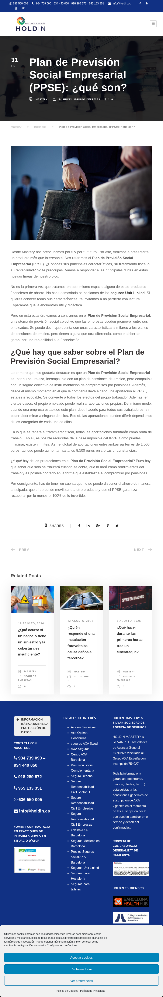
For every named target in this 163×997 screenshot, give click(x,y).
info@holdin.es (122, 3)
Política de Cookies (67, 990)
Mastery (41, 99)
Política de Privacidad (92, 990)
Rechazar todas (81, 969)
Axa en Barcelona (83, 727)
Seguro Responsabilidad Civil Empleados (82, 803)
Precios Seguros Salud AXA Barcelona (82, 857)
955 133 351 (97, 3)
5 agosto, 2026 (129, 621)
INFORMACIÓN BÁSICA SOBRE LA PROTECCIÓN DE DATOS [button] (34, 726)
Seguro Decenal (82, 776)
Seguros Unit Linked (85, 867)
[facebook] (140, 3)
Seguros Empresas (86, 99)
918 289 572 (79, 3)
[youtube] (16, 8)
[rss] (147, 3)
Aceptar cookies (81, 957)
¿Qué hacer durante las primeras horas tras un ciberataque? (129, 639)
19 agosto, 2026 (31, 623)
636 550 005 (20, 3)
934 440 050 (62, 3)
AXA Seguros (80, 749)
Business (65, 99)
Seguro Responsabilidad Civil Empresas (82, 819)
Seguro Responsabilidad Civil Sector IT (82, 786)
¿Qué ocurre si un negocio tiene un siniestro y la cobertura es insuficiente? (32, 642)
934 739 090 (44, 3)
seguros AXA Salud (84, 743)
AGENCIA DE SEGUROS (129, 727)
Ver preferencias (81, 981)
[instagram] (23, 8)
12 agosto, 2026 (80, 621)
